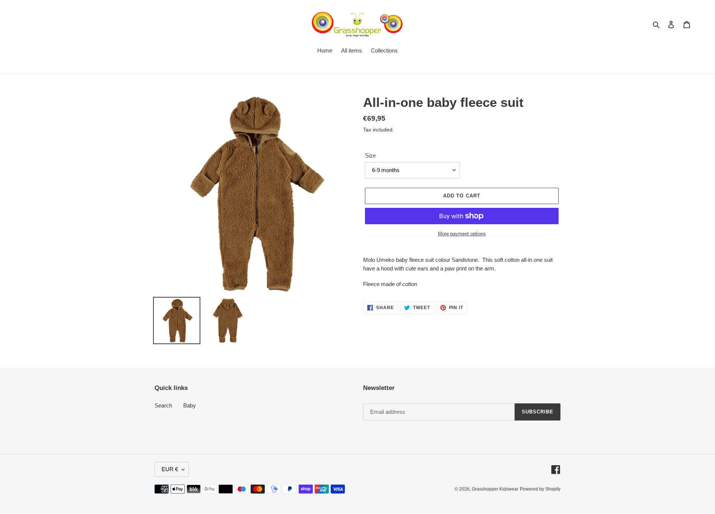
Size (370, 155)
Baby (189, 405)
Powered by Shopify (540, 489)
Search (163, 405)
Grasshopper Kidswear (495, 489)
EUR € (170, 469)
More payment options (462, 234)
